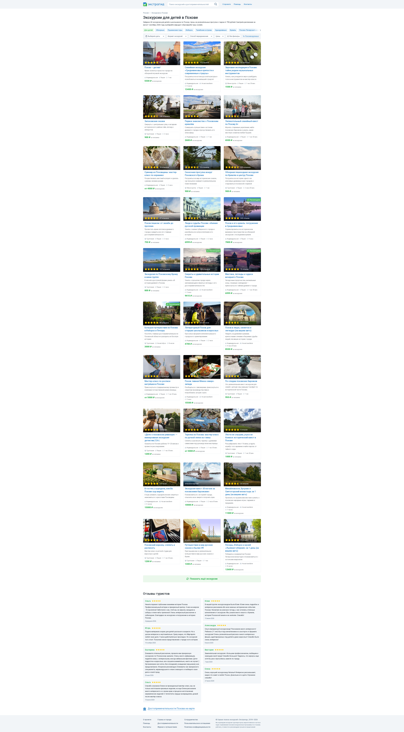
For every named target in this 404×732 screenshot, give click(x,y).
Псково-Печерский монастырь (251, 30)
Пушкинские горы (175, 30)
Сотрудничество (191, 720)
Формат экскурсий (175, 36)
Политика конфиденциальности (197, 727)
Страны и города (164, 720)
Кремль (233, 30)
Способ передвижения (199, 36)
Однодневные (221, 30)
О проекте (227, 4)
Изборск (189, 30)
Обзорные (160, 30)
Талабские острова (204, 30)
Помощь (237, 4)
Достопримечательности (167, 723)
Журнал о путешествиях (167, 727)
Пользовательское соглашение (197, 723)
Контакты (248, 4)
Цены (218, 36)
